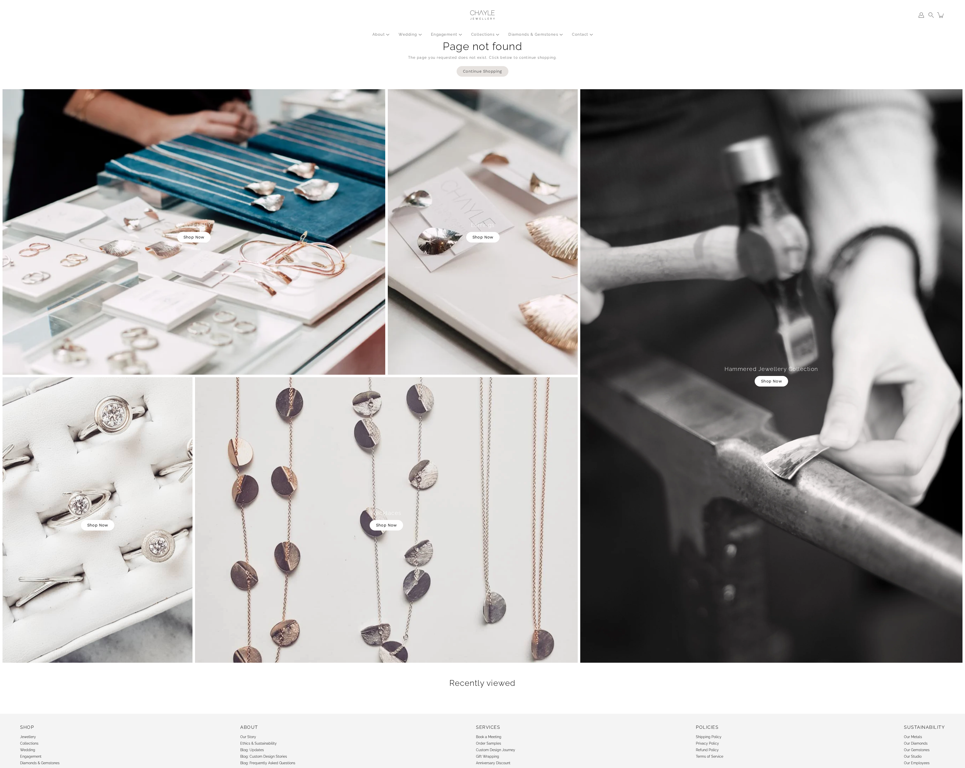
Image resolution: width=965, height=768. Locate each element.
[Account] (921, 15)
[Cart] (941, 15)
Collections (483, 34)
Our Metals (913, 737)
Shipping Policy (708, 737)
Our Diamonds (916, 743)
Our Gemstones (917, 750)
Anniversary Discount (493, 763)
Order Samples (488, 743)
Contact (580, 34)
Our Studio (913, 756)
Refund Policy (707, 750)
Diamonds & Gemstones (533, 34)
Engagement (444, 34)
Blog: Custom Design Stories (263, 756)
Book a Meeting (488, 737)
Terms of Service (709, 756)
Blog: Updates (252, 750)
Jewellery (28, 737)
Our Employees (917, 763)
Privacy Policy (707, 743)
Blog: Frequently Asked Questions (267, 763)
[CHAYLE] (482, 15)
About (378, 34)
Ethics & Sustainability (258, 743)
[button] (931, 15)
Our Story (248, 737)
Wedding (408, 34)
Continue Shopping (482, 71)
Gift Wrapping (487, 756)
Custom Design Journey (495, 750)
